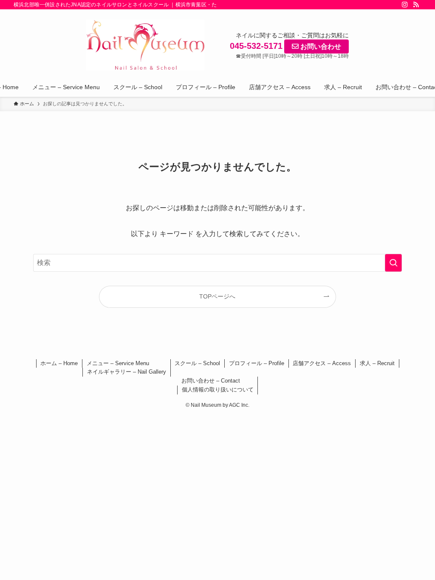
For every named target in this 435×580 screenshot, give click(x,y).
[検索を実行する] (393, 263)
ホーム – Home (59, 363)
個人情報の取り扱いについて (218, 389)
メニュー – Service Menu (118, 363)
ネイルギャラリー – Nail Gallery (126, 372)
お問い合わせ (320, 46)
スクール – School (197, 363)
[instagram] (404, 4)
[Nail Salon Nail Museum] (145, 45)
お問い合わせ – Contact (210, 380)
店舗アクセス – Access (322, 363)
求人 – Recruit (377, 363)
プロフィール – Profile (256, 363)
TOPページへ (217, 296)
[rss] (415, 4)
